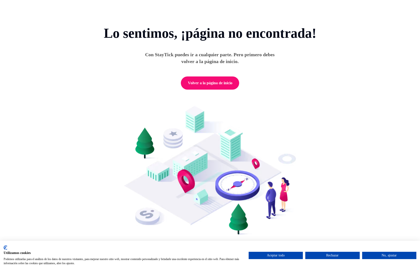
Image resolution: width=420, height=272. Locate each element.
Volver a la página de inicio (210, 83)
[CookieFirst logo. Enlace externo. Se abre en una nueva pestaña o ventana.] (5, 247)
